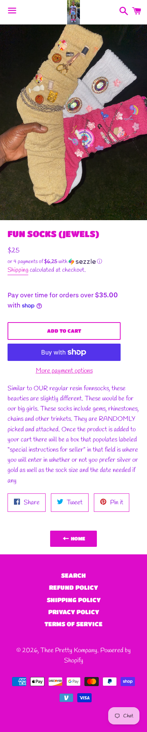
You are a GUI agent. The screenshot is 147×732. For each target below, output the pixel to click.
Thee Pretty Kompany (68, 650)
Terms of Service (73, 623)
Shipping (18, 270)
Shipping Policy (74, 599)
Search (73, 575)
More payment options (64, 371)
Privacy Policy (73, 611)
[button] (64, 261)
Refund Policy (73, 587)
